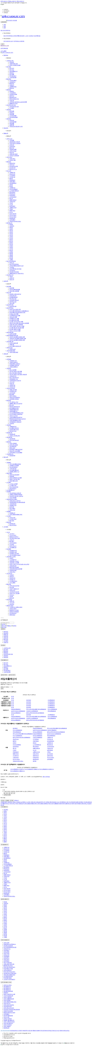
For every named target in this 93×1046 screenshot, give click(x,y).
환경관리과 (50, 744)
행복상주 (5, 133)
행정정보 (5, 55)
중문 (4, 27)
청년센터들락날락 (8, 1015)
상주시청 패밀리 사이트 (6, 982)
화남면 (5, 928)
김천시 (5, 814)
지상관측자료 (36, 35)
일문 (4, 26)
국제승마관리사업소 (18, 761)
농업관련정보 (9, 308)
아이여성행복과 (17, 744)
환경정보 (8, 400)
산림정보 (8, 425)
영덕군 (5, 829)
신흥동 (5, 937)
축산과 (14, 748)
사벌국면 (5, 903)
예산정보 (8, 66)
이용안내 (5, 642)
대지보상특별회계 (15, 713)
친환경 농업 (9, 347)
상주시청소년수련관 (8, 1008)
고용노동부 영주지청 (8, 964)
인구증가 (8, 516)
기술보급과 (16, 757)
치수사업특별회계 (52, 709)
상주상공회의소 (7, 970)
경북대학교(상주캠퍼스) (9, 944)
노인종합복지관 (10, 490)
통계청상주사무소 (8, 965)
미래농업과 (36, 757)
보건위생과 (50, 753)
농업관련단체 (9, 304)
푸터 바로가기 (20, 1)
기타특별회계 (51, 700)
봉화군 (5, 838)
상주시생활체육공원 (8, 998)
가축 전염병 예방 (10, 350)
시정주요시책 (9, 60)
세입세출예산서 (4, 660)
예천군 (5, 837)
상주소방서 (6, 959)
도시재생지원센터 (8, 976)
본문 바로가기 (4, 1)
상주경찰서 (6, 950)
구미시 (5, 817)
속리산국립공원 (7, 962)
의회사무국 (36, 753)
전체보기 (16, 800)
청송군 (5, 826)
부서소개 (8, 171)
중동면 (5, 905)
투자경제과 (36, 746)
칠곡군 (5, 835)
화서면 (5, 918)
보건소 (5, 887)
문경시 (5, 821)
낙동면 (5, 906)
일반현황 (8, 286)
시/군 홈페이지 (4, 806)
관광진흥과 (36, 741)
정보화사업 (9, 432)
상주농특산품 (9, 341)
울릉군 (5, 841)
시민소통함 (3, 51)
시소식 (8, 532)
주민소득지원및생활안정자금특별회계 (36, 709)
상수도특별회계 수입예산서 (17, 769)
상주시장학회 (6, 1000)
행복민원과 (16, 753)
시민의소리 (9, 573)
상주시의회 (6, 942)
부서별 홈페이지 (4, 844)
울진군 (5, 840)
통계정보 (8, 79)
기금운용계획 (6, 672)
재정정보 (8, 118)
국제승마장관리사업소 (9, 896)
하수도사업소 (16, 759)
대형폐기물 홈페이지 (8, 1020)
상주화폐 (8, 359)
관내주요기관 (9, 275)
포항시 (5, 811)
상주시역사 (9, 157)
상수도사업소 (50, 757)
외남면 (5, 911)
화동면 (5, 917)
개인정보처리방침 (5, 1030)
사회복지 (8, 462)
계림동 (5, 932)
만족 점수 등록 (7, 794)
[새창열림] (9, 20)
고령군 (5, 832)
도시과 (34, 750)
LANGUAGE (3, 22)
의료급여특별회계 (15, 709)
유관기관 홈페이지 (5, 939)
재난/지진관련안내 (5, 30)
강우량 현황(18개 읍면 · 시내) (20, 35)
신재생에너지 (9, 454)
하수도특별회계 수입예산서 (46, 769)
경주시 (5, 812)
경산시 (5, 823)
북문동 (5, 931)
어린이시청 (6, 1017)
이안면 (5, 926)
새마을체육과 (50, 741)
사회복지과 (50, 743)
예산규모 (5, 664)
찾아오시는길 (55, 1030)
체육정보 (8, 441)
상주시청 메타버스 (8, 1023)
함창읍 (5, 902)
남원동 (5, 929)
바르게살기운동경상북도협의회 (11, 1009)
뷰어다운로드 (48, 1030)
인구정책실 (36, 739)
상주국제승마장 (7, 1006)
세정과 (14, 743)
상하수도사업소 (7, 985)
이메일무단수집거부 (27, 1030)
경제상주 (5, 353)
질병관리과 (36, 755)
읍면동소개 (9, 223)
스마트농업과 (50, 746)
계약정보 (8, 109)
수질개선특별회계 (51, 730)
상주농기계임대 (7, 1018)
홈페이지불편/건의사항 (39, 1030)
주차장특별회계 (52, 711)
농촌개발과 (50, 750)
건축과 (49, 752)
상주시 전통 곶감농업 (9, 1021)
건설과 (14, 750)
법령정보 (8, 89)
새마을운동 (9, 437)
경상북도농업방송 (8, 945)
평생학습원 (36, 759)
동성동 (5, 935)
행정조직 (8, 161)
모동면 (5, 914)
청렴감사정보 (9, 605)
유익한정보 (9, 599)
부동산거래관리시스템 (9, 994)
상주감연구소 (6, 948)
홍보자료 (8, 584)
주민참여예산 (6, 670)
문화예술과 (16, 752)
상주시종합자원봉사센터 (9, 1001)
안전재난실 (50, 739)
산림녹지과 (50, 748)
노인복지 (8, 482)
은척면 (5, 923)
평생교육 (8, 522)
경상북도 (5, 809)
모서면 (5, 915)
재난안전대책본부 (11, 261)
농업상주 (5, 281)
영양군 (5, 828)
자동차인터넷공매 (8, 1011)
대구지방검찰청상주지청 (9, 947)
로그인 (3, 20)
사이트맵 (14, 20)
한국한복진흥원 (7, 978)
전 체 (12, 696)
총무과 (14, 741)
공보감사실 (16, 739)
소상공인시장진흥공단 (9, 979)
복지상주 (5, 457)
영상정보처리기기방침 (16, 1030)
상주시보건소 (6, 1003)
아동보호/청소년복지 (11, 499)
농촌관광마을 (9, 332)
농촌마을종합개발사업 (12, 335)
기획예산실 (50, 737)
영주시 (5, 818)
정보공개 (5, 128)
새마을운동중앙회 (8, 991)
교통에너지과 (36, 752)
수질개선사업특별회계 (32, 711)
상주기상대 (6, 953)
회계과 (34, 743)
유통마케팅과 (36, 748)
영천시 (5, 820)
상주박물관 (50, 759)
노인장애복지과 (37, 744)
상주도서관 (6, 955)
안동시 (5, 815)
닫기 (2, 44)
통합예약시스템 (5, 45)
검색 (2, 688)
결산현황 (5, 669)
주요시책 (8, 292)
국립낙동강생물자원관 (9, 974)
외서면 (5, 921)
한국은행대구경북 (8, 968)
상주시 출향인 (7, 1026)
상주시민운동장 (7, 1024)
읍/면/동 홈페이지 (5, 899)
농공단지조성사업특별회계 (18, 711)
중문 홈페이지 (7, 989)
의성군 (5, 825)
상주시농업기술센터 (8, 1005)
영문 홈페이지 (7, 986)
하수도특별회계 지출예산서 (17, 771)
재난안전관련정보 (8, 35)
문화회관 (5, 992)
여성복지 (8, 491)
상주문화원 (6, 956)
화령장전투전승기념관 (9, 1012)
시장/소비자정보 (10, 388)
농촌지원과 (50, 755)
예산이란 (5, 662)
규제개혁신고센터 (11, 556)
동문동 (5, 934)
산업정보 (8, 368)
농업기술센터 (6, 888)
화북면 (5, 920)
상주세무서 (6, 958)
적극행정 (8, 549)
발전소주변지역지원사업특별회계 (21, 737)
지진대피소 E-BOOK (19, 41)
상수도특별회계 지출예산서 (32, 769)
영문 (4, 24)
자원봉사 (8, 511)
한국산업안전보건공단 (9, 971)
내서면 (5, 912)
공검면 (5, 924)
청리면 (5, 908)
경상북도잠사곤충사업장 (9, 973)
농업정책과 (16, 746)
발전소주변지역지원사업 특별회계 (35, 713)
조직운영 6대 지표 (11, 105)
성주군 (5, 834)
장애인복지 (9, 473)
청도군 (5, 831)
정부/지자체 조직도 (64, 1030)
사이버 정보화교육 (8, 995)
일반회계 (28, 700)
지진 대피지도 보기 (8, 41)
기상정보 (30, 35)
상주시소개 (9, 138)
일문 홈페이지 (7, 988)
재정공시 (5, 667)
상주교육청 (6, 952)
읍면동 (34, 761)
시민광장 (5, 526)
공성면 (5, 909)
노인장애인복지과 (8, 865)
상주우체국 (6, 961)
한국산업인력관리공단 (9, 967)
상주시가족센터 (7, 997)
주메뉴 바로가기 (12, 1)
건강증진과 (16, 755)
